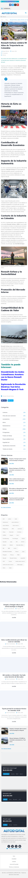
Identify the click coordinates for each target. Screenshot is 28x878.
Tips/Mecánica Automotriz (9, 445)
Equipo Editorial (6, 51)
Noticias (4, 55)
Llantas (4, 545)
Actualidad (14, 858)
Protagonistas (6, 432)
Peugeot (5, 554)
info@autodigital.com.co (14, 848)
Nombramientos (6, 425)
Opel (23, 551)
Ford (18, 535)
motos (15, 548)
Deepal (11, 535)
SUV (4, 561)
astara (9, 519)
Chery (4, 532)
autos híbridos (6, 525)
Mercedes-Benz (19, 545)
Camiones (5, 412)
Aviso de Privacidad (14, 864)
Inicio (2, 19)
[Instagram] (15, 5)
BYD (13, 528)
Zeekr (10, 567)
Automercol (5, 522)
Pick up (11, 554)
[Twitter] (13, 5)
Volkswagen (19, 564)
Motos (4, 422)
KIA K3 (22, 541)
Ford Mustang (6, 538)
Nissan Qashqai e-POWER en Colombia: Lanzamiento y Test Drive (17, 470)
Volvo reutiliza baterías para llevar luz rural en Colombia (16, 479)
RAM (18, 554)
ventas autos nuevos (20, 561)
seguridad (23, 558)
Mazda (11, 545)
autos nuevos (16, 525)
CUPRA (4, 535)
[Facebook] (10, 5)
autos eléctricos (15, 522)
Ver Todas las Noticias (6, 507)
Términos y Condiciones (14, 867)
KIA (16, 541)
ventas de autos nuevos (8, 564)
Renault (4, 396)
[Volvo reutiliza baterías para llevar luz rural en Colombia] (4, 481)
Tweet (11, 400)
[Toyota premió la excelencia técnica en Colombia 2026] (4, 500)
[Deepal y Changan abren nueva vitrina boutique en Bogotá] (4, 461)
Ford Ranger (15, 538)
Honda (23, 538)
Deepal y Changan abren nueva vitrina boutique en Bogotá (17, 459)
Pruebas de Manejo (7, 435)
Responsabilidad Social (8, 439)
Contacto (14, 861)
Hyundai (4, 541)
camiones (20, 528)
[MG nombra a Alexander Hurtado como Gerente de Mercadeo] (4, 491)
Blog (7, 19)
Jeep (11, 541)
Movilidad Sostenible (7, 551)
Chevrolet (11, 532)
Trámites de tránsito (7, 449)
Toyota (10, 561)
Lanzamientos (6, 419)
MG (3, 548)
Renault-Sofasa (10, 396)
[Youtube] (18, 5)
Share (4, 400)
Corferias (19, 532)
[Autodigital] (9, 13)
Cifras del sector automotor (9, 415)
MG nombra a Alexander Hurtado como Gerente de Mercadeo (18, 489)
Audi (16, 519)
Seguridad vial (6, 442)
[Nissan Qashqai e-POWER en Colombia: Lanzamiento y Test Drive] (4, 471)
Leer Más (11, 463)
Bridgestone (5, 528)
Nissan (16, 551)
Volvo (4, 567)
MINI (9, 548)
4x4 (3, 519)
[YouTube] (19, 846)
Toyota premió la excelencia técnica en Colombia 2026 (16, 498)
